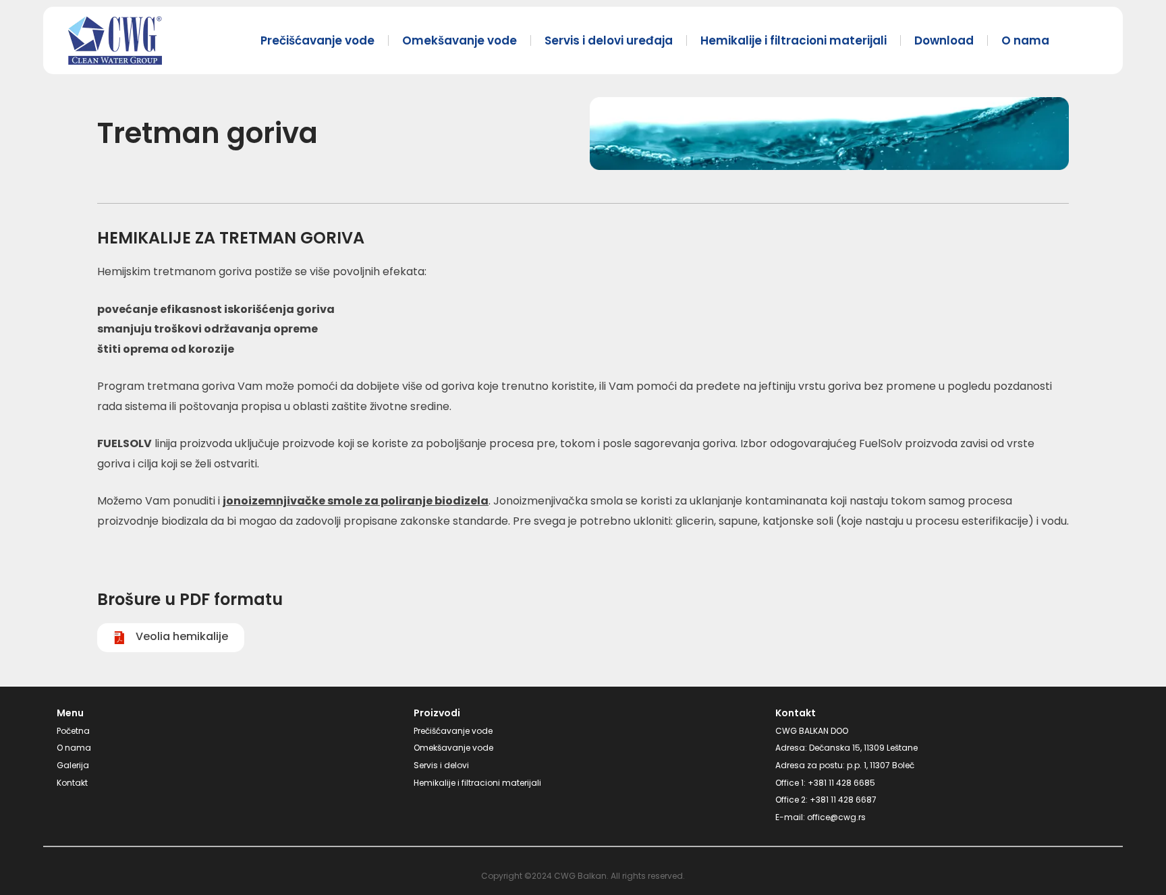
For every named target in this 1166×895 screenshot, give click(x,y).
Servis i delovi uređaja (609, 40)
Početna (73, 731)
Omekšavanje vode (459, 40)
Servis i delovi (441, 765)
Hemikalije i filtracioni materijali (793, 40)
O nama (1025, 40)
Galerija (73, 765)
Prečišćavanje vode (317, 40)
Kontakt (72, 782)
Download (944, 40)
